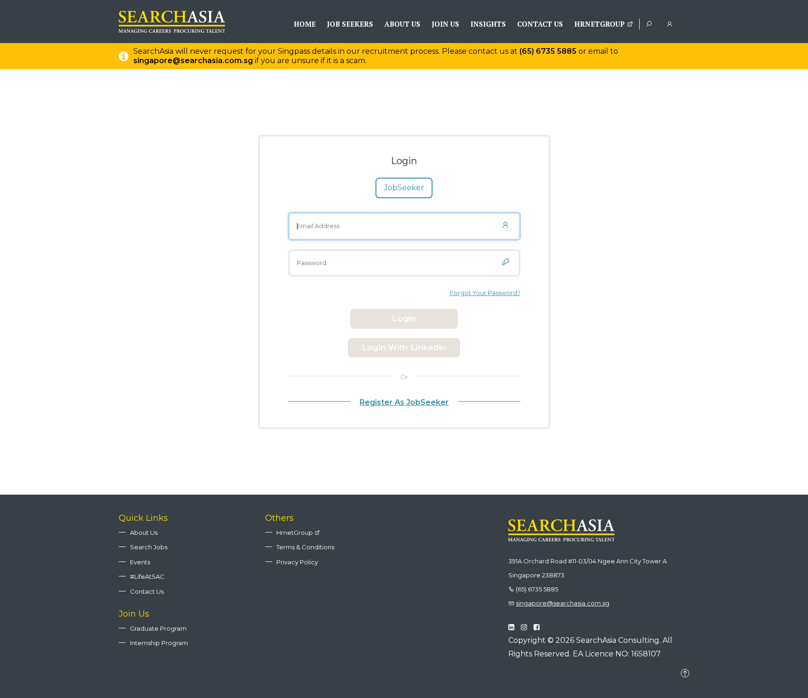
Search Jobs (148, 547)
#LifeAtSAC (147, 576)
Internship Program (159, 643)
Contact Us (540, 24)
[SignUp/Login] (671, 23)
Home (305, 24)
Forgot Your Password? (485, 292)
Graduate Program (158, 628)
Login (404, 318)
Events (140, 562)
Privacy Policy (297, 562)
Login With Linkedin (404, 347)
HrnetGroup (600, 24)
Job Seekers (350, 24)
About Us (402, 24)
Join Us (445, 24)
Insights (488, 24)
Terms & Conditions (305, 547)
